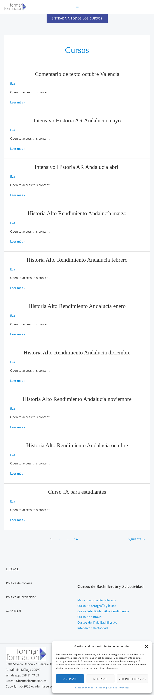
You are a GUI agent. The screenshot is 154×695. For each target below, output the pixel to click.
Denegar (100, 679)
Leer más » (17, 102)
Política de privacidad (106, 687)
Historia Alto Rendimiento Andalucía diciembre (77, 352)
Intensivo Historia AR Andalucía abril (77, 167)
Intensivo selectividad (92, 628)
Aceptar (69, 679)
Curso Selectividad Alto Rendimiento (103, 611)
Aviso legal (124, 687)
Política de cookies (83, 687)
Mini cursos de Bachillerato (96, 600)
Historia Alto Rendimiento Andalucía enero (77, 306)
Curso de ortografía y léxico (96, 606)
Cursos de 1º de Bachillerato (97, 622)
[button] (146, 646)
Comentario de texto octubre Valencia (77, 74)
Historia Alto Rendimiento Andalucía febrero (77, 260)
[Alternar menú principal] (77, 7)
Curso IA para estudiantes (77, 492)
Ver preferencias (132, 679)
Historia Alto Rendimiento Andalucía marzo (77, 213)
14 (76, 539)
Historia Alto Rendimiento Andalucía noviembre (77, 399)
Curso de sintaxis (89, 617)
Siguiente (136, 539)
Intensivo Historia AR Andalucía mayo (77, 120)
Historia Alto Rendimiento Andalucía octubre (77, 445)
